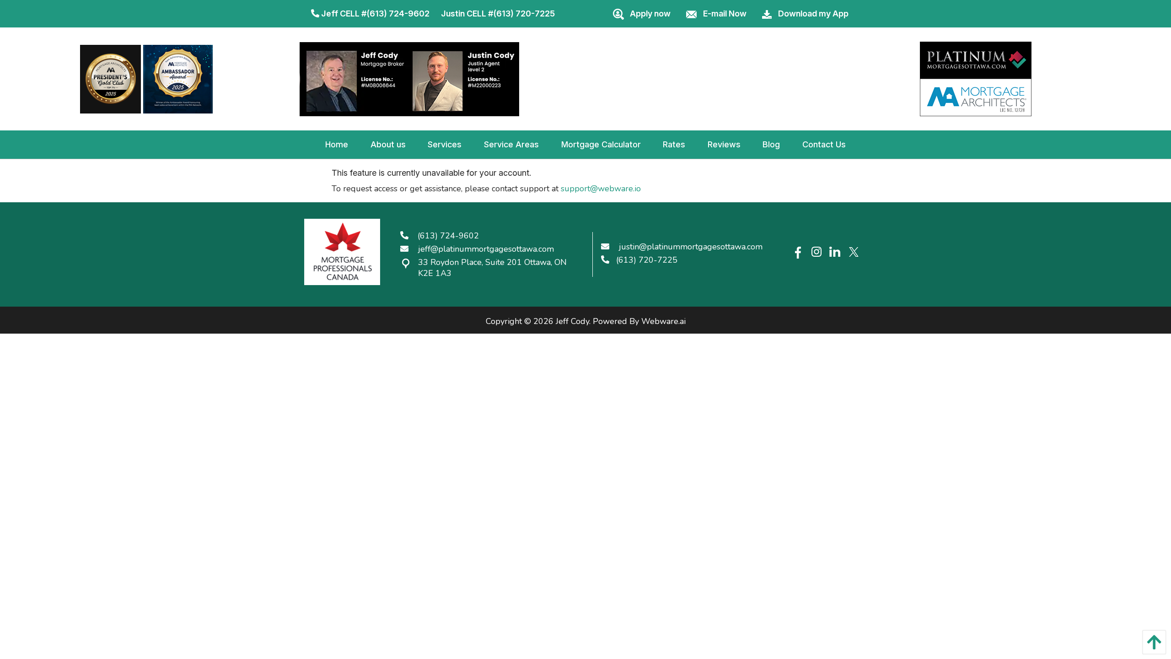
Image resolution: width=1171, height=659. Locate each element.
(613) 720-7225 (524, 13)
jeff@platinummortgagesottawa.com (486, 248)
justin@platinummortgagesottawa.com (691, 246)
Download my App (813, 13)
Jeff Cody (572, 321)
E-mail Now (725, 13)
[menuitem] (336, 144)
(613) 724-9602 (398, 13)
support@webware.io (601, 188)
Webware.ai (663, 321)
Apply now (650, 13)
